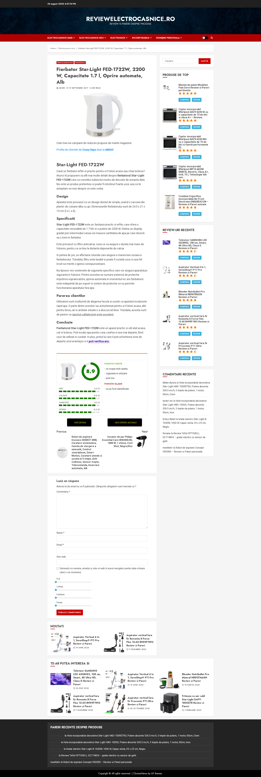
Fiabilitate (60, 594)
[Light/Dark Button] (205, 37)
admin (62, 88)
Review (196, 100)
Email (60, 544)
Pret (58, 578)
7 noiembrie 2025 (137, 649)
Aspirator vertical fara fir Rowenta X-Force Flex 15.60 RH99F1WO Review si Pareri (114, 642)
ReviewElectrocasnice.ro (130, 19)
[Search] (212, 38)
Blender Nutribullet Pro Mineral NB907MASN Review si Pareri (169, 679)
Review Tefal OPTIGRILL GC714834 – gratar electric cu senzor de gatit (184, 437)
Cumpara (184, 100)
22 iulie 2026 (82, 688)
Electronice (117, 37)
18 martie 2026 (192, 685)
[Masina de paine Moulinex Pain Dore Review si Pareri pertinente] (166, 87)
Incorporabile (140, 37)
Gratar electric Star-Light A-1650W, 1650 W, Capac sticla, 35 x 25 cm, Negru (185, 423)
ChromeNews (140, 773)
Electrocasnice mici (91, 37)
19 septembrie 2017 (78, 88)
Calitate (59, 586)
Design (59, 602)
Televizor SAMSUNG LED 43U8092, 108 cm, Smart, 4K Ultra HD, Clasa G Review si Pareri (60, 679)
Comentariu (63, 491)
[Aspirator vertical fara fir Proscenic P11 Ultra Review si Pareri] (166, 345)
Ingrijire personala (168, 37)
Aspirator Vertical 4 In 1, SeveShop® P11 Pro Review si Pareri (60, 642)
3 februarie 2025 (193, 710)
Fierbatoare (80, 62)
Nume (60, 532)
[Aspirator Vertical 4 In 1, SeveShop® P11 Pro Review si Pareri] (166, 269)
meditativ (167, 447)
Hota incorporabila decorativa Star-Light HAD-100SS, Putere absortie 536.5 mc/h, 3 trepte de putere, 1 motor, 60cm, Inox (126, 742)
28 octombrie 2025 (140, 708)
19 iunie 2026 (82, 648)
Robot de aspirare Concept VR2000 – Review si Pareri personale (97, 762)
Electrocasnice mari (59, 37)
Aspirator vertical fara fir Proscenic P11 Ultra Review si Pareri (115, 703)
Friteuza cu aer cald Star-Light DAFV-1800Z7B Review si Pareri (169, 703)
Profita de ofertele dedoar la (85, 149)
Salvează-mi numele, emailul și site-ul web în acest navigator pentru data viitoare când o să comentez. (102, 570)
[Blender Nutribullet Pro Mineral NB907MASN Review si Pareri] (166, 294)
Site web (61, 556)
